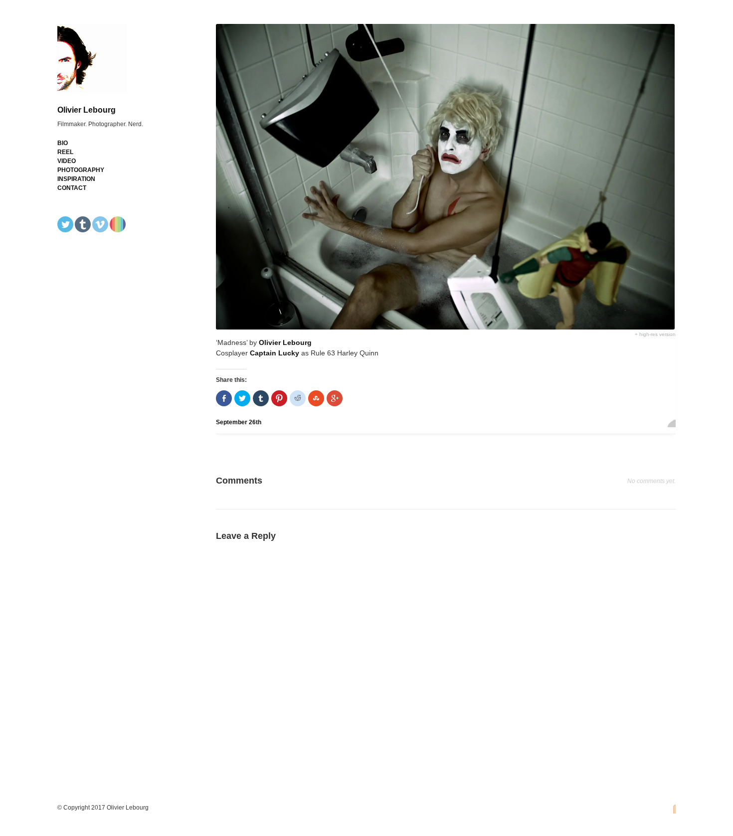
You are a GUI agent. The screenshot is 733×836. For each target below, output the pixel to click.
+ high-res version (655, 334)
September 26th (238, 422)
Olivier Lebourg (86, 110)
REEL (65, 152)
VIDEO (66, 161)
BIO (62, 143)
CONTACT (71, 187)
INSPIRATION (76, 178)
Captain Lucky (274, 353)
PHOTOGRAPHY (80, 170)
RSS (672, 808)
